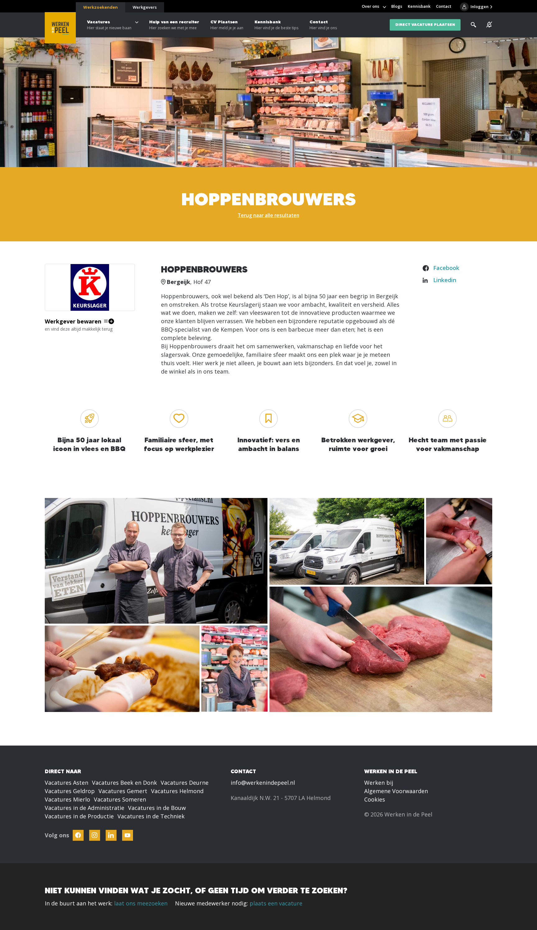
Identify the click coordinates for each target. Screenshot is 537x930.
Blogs (396, 6)
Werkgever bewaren (73, 321)
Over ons (370, 6)
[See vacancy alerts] (489, 24)
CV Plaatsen (226, 24)
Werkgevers (145, 7)
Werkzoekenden (100, 7)
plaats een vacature (276, 903)
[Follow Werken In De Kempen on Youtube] (127, 835)
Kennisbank (276, 24)
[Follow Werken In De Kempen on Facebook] (78, 835)
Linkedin (444, 280)
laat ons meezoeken (141, 903)
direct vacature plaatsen (425, 24)
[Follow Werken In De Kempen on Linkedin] (111, 835)
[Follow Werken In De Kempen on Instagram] (94, 835)
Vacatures (109, 24)
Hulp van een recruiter (174, 24)
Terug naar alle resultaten (268, 215)
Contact (323, 24)
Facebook (446, 268)
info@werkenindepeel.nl (263, 782)
